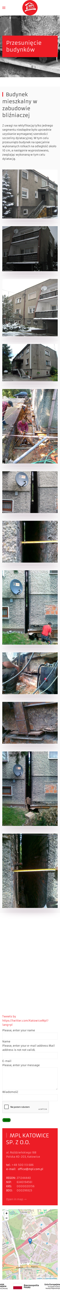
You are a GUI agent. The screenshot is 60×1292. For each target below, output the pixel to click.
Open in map (14, 1199)
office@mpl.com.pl (30, 1169)
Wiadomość (10, 1092)
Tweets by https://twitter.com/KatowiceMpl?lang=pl (25, 1021)
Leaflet (39, 1278)
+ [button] (7, 1213)
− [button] (7, 1218)
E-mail (6, 1061)
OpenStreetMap (51, 1278)
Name (6, 1041)
